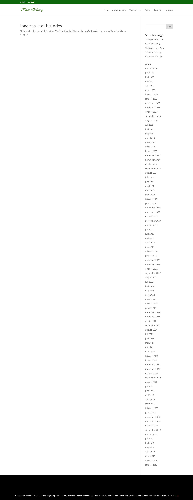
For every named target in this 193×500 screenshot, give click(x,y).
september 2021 (153, 325)
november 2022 (152, 264)
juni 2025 (149, 129)
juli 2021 (149, 334)
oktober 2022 (151, 268)
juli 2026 (149, 72)
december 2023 (152, 207)
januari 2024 (151, 203)
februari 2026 (151, 94)
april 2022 (150, 294)
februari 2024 (151, 199)
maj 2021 (149, 342)
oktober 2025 (151, 111)
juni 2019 (149, 443)
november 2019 (152, 421)
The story (134, 10)
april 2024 (150, 190)
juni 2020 (149, 390)
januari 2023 (151, 255)
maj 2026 (149, 81)
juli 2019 (149, 438)
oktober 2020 (151, 373)
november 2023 (152, 212)
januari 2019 (151, 464)
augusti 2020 (151, 382)
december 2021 (152, 312)
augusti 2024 (151, 172)
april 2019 (150, 451)
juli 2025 (149, 125)
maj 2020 (149, 395)
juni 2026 (149, 77)
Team (147, 10)
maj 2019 (149, 447)
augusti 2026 (151, 68)
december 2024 (152, 155)
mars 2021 (150, 351)
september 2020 (153, 377)
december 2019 (152, 417)
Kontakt (169, 10)
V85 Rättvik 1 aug (153, 52)
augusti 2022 (151, 277)
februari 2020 (151, 408)
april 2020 (150, 399)
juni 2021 (149, 338)
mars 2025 (150, 142)
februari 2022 (151, 303)
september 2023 (153, 220)
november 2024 (152, 159)
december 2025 (152, 103)
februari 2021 (151, 356)
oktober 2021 (151, 321)
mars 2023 (150, 247)
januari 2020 (151, 412)
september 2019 (153, 430)
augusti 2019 (151, 434)
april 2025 (150, 138)
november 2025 (152, 107)
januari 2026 (151, 98)
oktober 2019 (151, 425)
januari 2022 (151, 308)
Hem (106, 10)
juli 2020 (149, 386)
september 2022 (153, 273)
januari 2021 (151, 360)
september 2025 (153, 116)
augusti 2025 (151, 120)
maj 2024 (149, 186)
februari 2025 (151, 146)
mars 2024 (150, 194)
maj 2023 (149, 238)
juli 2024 (149, 177)
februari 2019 (151, 460)
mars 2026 (150, 90)
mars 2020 (150, 403)
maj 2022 (149, 290)
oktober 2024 (151, 164)
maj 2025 (149, 133)
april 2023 (150, 242)
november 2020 (152, 369)
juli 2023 (149, 229)
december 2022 (152, 260)
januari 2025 (151, 151)
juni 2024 (149, 181)
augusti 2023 (151, 225)
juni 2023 (149, 233)
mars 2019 (150, 456)
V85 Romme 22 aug (154, 39)
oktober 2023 (151, 216)
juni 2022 (149, 286)
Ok (177, 495)
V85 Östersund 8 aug (155, 48)
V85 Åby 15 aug (152, 43)
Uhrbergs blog (119, 10)
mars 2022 (150, 299)
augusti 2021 (151, 329)
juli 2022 (149, 281)
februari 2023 (151, 251)
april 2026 (150, 85)
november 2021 (152, 316)
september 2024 (153, 168)
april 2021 (150, 347)
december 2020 (152, 364)
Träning (157, 10)
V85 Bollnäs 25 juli (153, 56)
